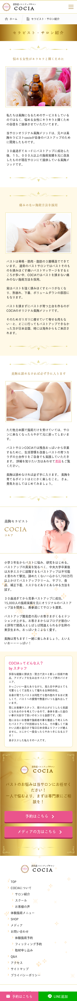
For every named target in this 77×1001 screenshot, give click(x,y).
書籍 (58, 461)
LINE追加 (61, 996)
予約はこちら (22, 996)
